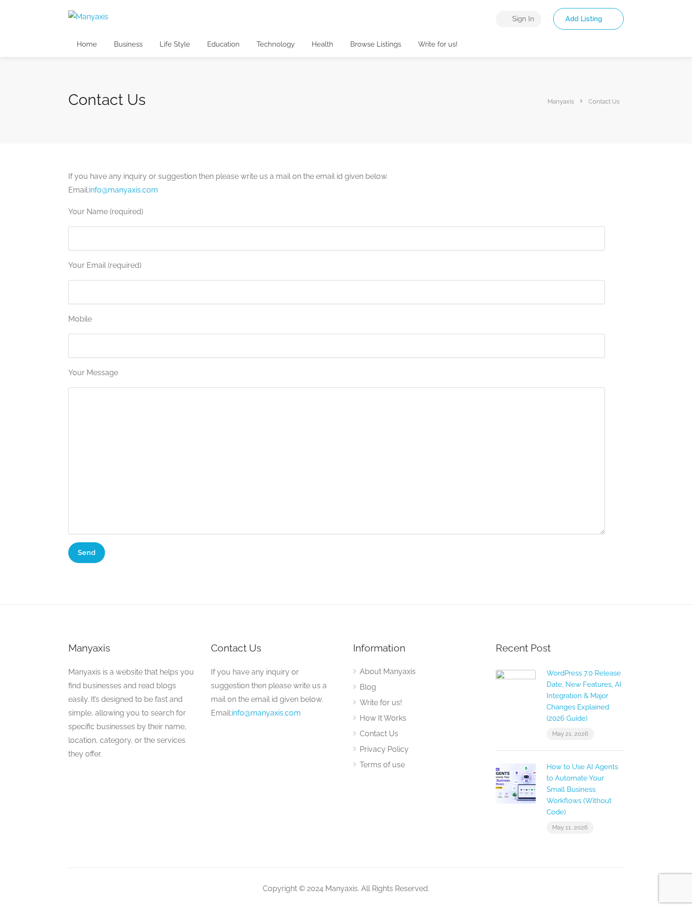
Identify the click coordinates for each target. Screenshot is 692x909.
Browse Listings (375, 44)
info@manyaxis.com (123, 189)
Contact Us (379, 733)
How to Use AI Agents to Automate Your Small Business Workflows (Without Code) (582, 789)
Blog (368, 687)
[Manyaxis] (88, 16)
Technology (276, 44)
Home (87, 44)
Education (223, 44)
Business (128, 44)
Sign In (522, 19)
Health (322, 44)
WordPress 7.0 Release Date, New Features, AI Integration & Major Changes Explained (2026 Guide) (584, 696)
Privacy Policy (384, 749)
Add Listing (584, 19)
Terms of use (382, 764)
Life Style (175, 44)
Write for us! (438, 44)
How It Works (383, 718)
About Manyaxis (388, 671)
